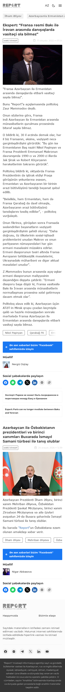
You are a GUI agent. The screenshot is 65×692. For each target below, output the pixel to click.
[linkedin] (34, 382)
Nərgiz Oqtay (20, 364)
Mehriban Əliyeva (38, 540)
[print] (42, 382)
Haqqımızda (10, 615)
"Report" (24, 527)
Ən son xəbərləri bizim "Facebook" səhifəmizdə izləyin (31, 347)
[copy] (49, 382)
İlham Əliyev (13, 16)
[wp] (13, 382)
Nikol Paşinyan (14, 332)
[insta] (14, 651)
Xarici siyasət (10, 41)
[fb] (5, 382)
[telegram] (20, 382)
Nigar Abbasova (22, 571)
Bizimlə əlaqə (47, 615)
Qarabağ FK (37, 332)
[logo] (11, 5)
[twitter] (27, 382)
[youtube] (47, 651)
